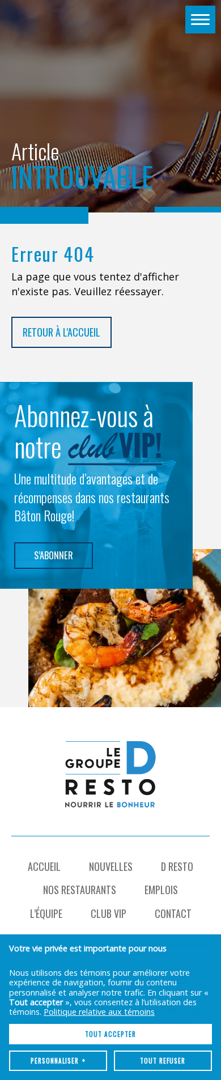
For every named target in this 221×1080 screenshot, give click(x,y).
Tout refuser (162, 1060)
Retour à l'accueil (61, 332)
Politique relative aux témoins (99, 1011)
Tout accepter (110, 1034)
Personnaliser (58, 1060)
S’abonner (53, 555)
